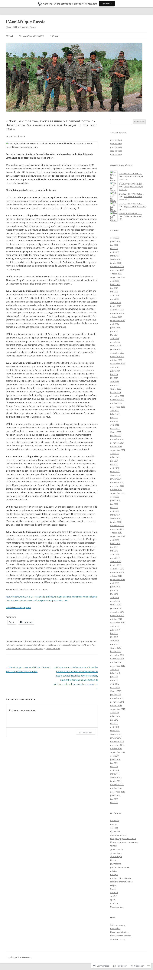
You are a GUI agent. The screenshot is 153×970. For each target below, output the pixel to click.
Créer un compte (117, 925)
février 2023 (115, 388)
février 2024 (115, 345)
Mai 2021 (114, 464)
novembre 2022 (117, 399)
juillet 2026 (115, 241)
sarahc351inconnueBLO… (130, 173)
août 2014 (114, 755)
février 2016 (115, 691)
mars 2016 (115, 687)
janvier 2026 (115, 263)
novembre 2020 (117, 486)
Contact (54, 36)
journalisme (115, 863)
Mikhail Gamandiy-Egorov (31, 36)
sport (112, 899)
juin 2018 (114, 590)
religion (113, 885)
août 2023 (114, 367)
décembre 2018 (117, 568)
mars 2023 (115, 385)
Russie (29, 648)
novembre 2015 (117, 701)
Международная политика (123, 838)
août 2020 (114, 496)
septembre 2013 (117, 791)
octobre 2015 (116, 705)
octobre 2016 (116, 662)
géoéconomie (116, 849)
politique (19, 645)
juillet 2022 (115, 414)
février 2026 (115, 259)
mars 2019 (115, 558)
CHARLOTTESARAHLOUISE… (131, 184)
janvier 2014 (115, 781)
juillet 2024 (115, 327)
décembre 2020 (117, 482)
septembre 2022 (117, 406)
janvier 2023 (115, 392)
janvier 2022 (115, 435)
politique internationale (35, 645)
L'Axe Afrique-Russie (26, 21)
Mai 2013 (114, 802)
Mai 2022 (114, 421)
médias (113, 871)
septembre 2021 (117, 450)
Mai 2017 (114, 637)
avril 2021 (114, 468)
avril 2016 (114, 683)
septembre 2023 (117, 363)
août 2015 (114, 712)
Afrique (87, 645)
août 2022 (114, 410)
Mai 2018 (114, 594)
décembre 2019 (117, 525)
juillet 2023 (115, 371)
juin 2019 (114, 547)
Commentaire (85, 732)
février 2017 (115, 648)
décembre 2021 (117, 439)
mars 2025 (115, 299)
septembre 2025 (117, 277)
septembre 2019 (117, 536)
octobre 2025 (116, 273)
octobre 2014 (116, 748)
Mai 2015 (114, 723)
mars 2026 (115, 255)
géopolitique (78, 641)
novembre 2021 (117, 442)
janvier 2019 (115, 565)
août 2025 (114, 281)
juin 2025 (114, 288)
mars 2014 (115, 773)
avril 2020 (114, 511)
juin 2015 (114, 719)
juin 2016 (114, 676)
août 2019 (114, 540)
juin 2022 (114, 417)
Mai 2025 (114, 291)
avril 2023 (114, 381)
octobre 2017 (116, 619)
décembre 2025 (117, 266)
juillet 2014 (115, 759)
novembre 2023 (117, 356)
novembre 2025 (117, 270)
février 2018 (115, 604)
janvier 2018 (115, 608)
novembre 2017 (117, 615)
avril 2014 (114, 770)
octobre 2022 (116, 403)
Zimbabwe (38, 648)
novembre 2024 (117, 313)
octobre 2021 (116, 446)
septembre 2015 (117, 709)
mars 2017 (115, 644)
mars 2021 (115, 471)
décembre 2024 (117, 309)
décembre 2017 (117, 612)
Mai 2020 (114, 507)
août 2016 (114, 669)
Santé (113, 889)
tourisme (114, 903)
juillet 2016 (115, 673)
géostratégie (116, 856)
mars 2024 (115, 342)
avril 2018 (114, 597)
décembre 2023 (117, 353)
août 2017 (114, 626)
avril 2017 (114, 640)
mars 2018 (115, 601)
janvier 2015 (115, 737)
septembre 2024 (117, 320)
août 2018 (114, 583)
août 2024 (114, 324)
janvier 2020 (115, 522)
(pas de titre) (116, 140)
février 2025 (115, 302)
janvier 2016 (115, 694)
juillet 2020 (115, 500)
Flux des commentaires (120, 935)
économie (39, 641)
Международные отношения (124, 842)
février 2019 (115, 561)
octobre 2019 (116, 532)
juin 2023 (114, 374)
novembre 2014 (117, 745)
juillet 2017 (115, 630)
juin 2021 (114, 460)
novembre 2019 (117, 529)
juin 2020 (114, 504)
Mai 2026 (114, 248)
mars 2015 (115, 730)
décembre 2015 (117, 698)
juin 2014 (114, 763)
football (113, 845)
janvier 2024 (115, 349)
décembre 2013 (117, 784)
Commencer (107, 4)
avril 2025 (114, 295)
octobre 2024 (116, 317)
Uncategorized (60, 645)
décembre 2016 (117, 655)
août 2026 (114, 237)
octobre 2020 (116, 489)
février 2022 (115, 432)
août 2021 (114, 453)
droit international (64, 641)
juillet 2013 (115, 795)
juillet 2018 (115, 586)
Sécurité (114, 892)
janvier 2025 (115, 306)
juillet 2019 (115, 543)
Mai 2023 (114, 378)
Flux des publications (119, 932)
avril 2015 (114, 727)
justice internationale (119, 867)
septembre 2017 (117, 622)
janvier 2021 (115, 478)
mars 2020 (115, 514)
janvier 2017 (115, 651)
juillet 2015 (115, 716)
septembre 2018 (117, 579)
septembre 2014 (117, 752)
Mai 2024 (114, 335)
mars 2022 (115, 428)
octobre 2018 (116, 576)
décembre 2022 (117, 396)
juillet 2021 (115, 457)
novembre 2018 (117, 572)
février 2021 (115, 475)
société (49, 645)
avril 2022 (114, 424)
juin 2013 (114, 799)
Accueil (9, 36)
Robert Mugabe (19, 648)
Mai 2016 (114, 680)
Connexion (115, 928)
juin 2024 (114, 331)
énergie (113, 824)
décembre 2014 (117, 741)
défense (114, 827)
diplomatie (50, 641)
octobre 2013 (116, 788)
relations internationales (121, 881)
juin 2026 (114, 245)
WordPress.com (117, 939)
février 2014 (115, 777)
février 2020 (115, 518)
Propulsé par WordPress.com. (19, 957)
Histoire (113, 860)
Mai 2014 (114, 766)
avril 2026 (114, 252)
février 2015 (115, 734)
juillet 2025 (115, 284)
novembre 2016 (117, 658)
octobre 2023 (116, 360)
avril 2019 (114, 554)
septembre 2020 (117, 493)
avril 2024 (114, 338)
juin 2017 (114, 633)
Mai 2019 (114, 550)
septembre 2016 (117, 666)
